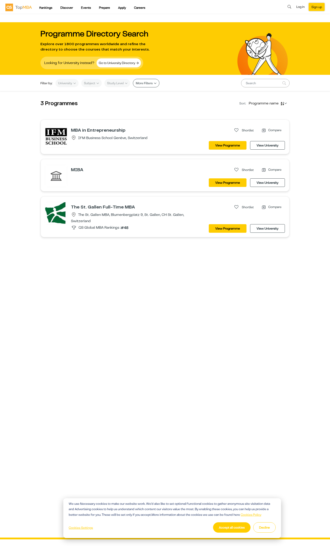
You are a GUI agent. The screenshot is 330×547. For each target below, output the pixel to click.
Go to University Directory (117, 63)
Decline (264, 527)
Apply (122, 8)
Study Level (115, 83)
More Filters (144, 83)
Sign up (316, 7)
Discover (66, 8)
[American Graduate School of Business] (56, 175)
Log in (300, 7)
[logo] (18, 7)
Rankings (45, 8)
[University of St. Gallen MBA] (56, 213)
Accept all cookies (232, 527)
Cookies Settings (81, 528)
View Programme (227, 145)
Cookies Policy (251, 515)
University (65, 83)
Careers (139, 8)
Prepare (104, 8)
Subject (90, 83)
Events (86, 8)
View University (267, 145)
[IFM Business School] (56, 136)
